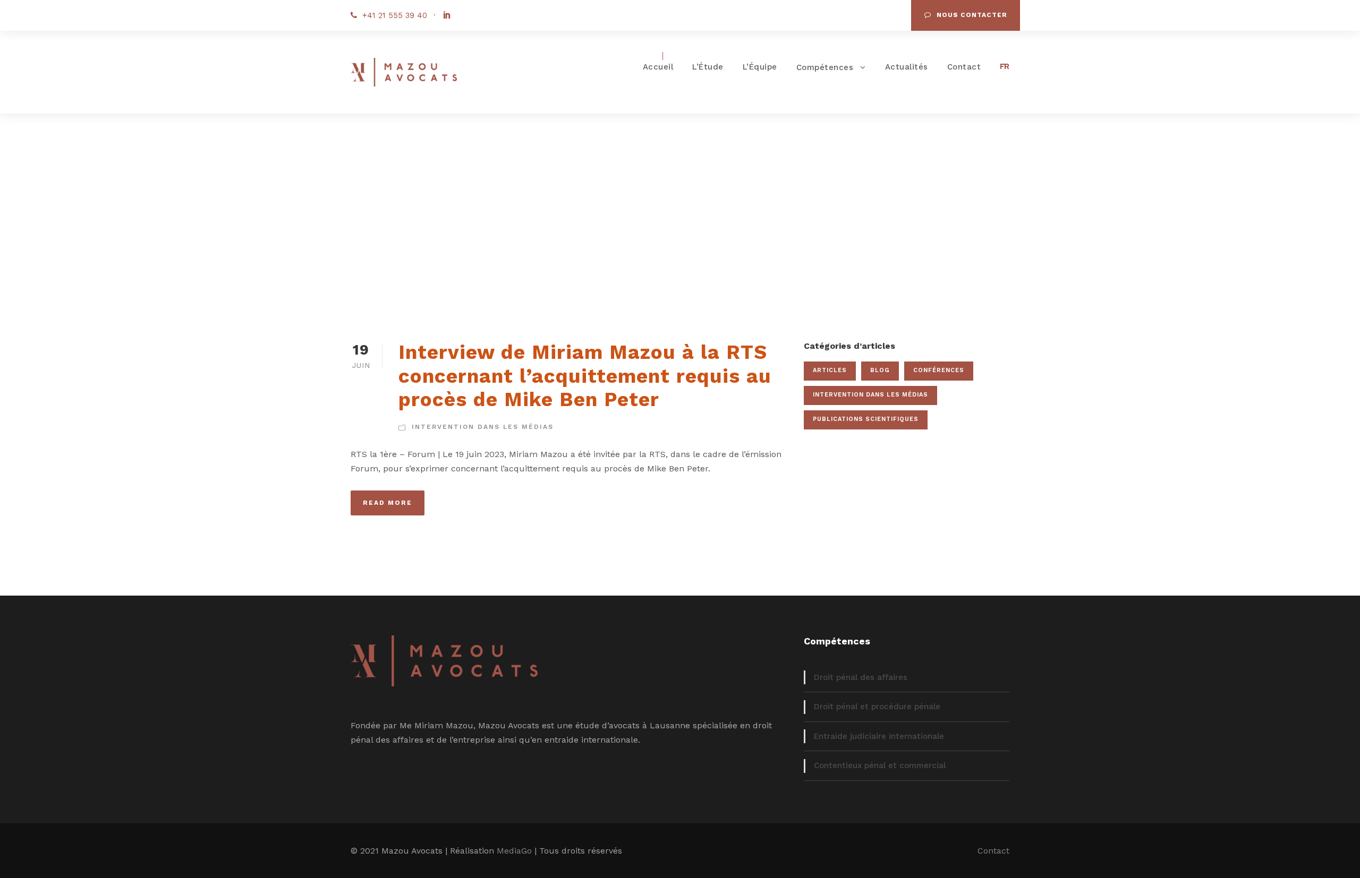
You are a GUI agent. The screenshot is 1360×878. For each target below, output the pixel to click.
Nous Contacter (972, 15)
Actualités (906, 67)
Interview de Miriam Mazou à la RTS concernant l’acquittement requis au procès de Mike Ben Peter (584, 376)
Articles (830, 370)
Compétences (825, 67)
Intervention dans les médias (483, 427)
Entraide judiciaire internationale (879, 736)
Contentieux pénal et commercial (880, 765)
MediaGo (514, 851)
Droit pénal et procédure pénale (877, 706)
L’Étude (708, 67)
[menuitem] (1004, 70)
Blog (880, 370)
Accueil (658, 67)
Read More (387, 502)
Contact (964, 67)
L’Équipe (760, 67)
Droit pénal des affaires (860, 677)
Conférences (938, 370)
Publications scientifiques (866, 419)
